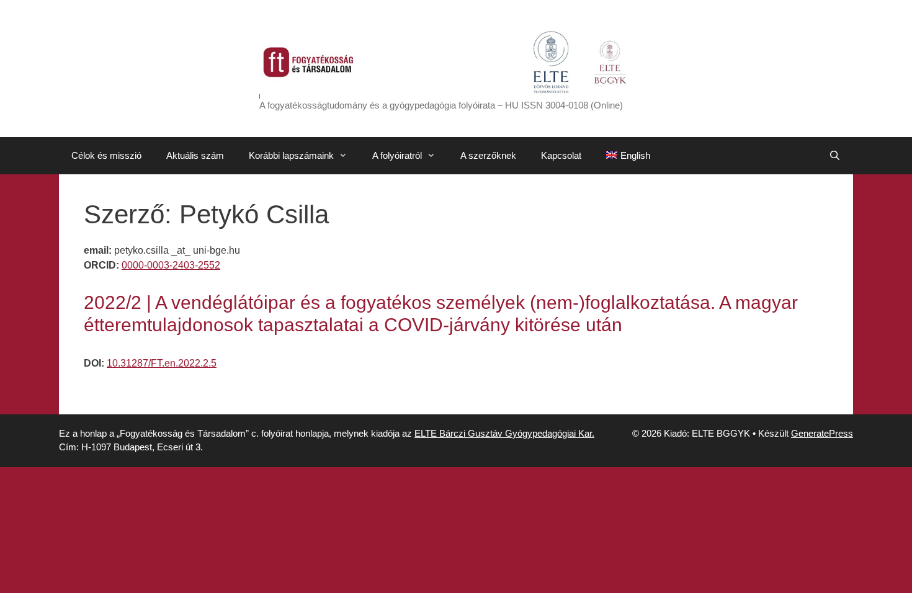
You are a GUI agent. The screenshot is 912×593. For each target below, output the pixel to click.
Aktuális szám (195, 155)
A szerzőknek (488, 155)
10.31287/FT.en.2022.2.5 (162, 363)
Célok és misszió (106, 155)
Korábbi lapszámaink (291, 155)
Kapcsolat (561, 155)
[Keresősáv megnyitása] (834, 155)
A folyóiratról (397, 155)
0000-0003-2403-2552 (171, 265)
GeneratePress (822, 433)
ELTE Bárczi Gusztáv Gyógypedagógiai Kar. (504, 433)
